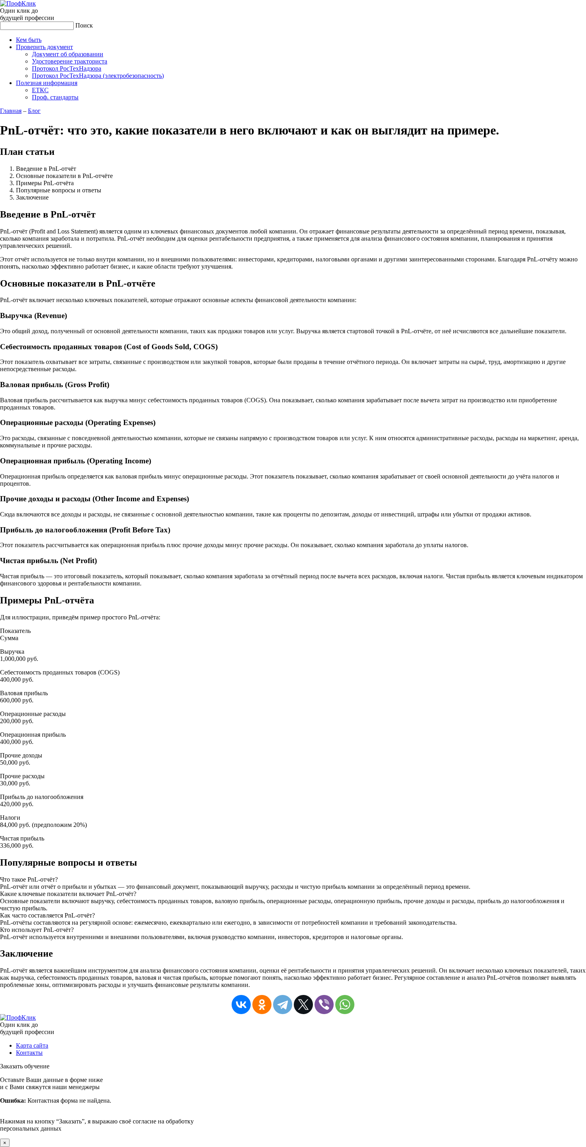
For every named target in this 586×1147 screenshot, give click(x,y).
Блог (34, 110)
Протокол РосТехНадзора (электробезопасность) (98, 75)
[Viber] (324, 1004)
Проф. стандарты (55, 97)
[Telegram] (282, 1004)
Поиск (84, 25)
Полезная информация (46, 82)
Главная (11, 110)
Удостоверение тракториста (69, 61)
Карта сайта (32, 1045)
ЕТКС (40, 90)
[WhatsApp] (344, 1004)
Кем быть (28, 39)
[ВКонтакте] (241, 1004)
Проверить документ (44, 47)
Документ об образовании (67, 54)
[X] (303, 1004)
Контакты (29, 1052)
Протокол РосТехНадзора (66, 68)
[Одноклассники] (261, 1004)
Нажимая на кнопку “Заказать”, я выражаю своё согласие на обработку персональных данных (97, 1104)
